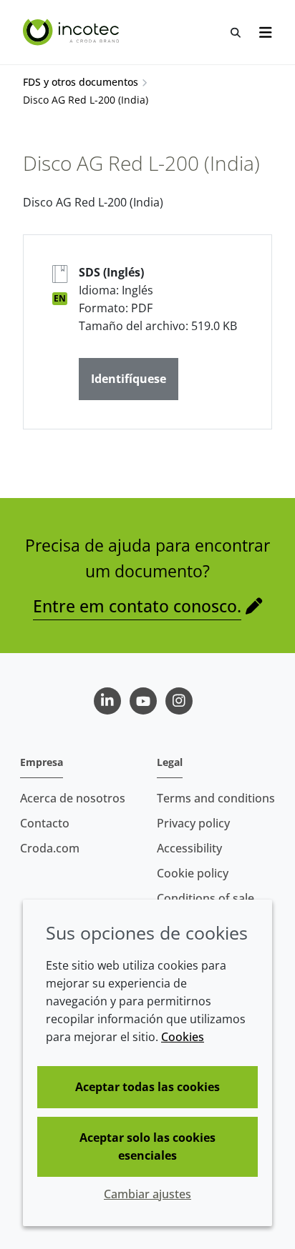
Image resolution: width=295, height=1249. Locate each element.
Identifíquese (128, 379)
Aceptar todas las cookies (147, 1087)
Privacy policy (193, 823)
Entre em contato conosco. (137, 605)
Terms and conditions (216, 798)
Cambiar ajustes (147, 1194)
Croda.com (49, 848)
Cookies (182, 1037)
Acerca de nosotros (72, 798)
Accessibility (189, 848)
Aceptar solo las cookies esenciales (147, 1146)
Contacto (44, 823)
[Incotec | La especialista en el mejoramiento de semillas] (72, 32)
